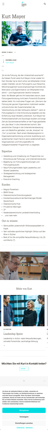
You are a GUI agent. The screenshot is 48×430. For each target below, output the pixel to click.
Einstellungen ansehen (24, 423)
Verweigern (24, 417)
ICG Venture (7, 329)
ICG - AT (24, 4)
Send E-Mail (8, 52)
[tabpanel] (24, 322)
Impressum (29, 427)
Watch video (39, 253)
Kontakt (23, 368)
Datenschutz (21, 427)
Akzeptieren (24, 410)
